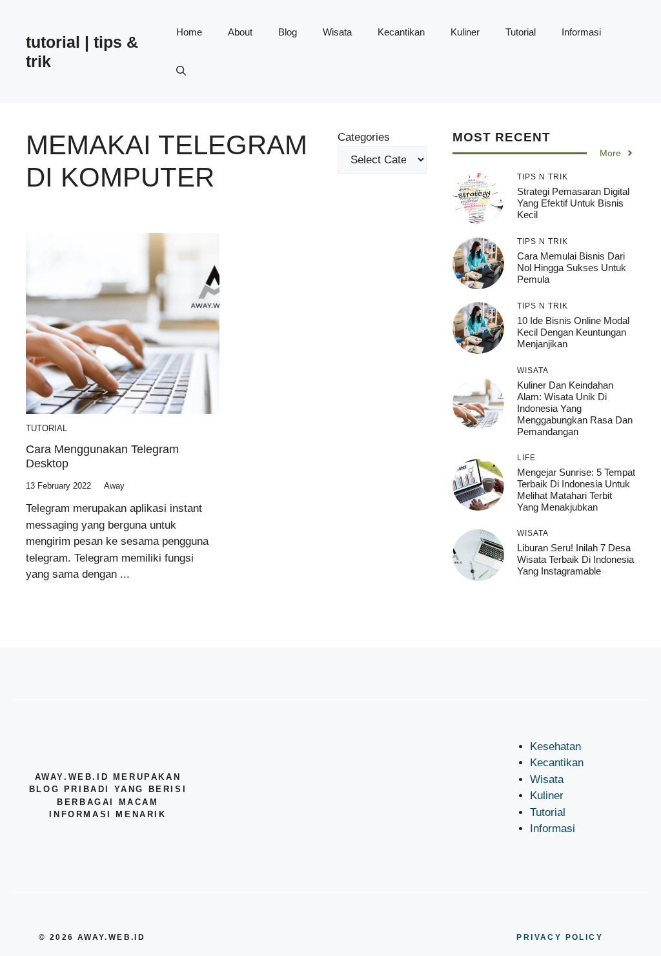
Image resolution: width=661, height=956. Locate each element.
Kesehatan (555, 746)
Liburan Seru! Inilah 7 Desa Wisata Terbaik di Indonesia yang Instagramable (575, 559)
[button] (181, 71)
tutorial (46, 428)
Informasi (581, 31)
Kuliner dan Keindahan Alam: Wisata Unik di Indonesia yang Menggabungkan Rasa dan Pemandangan (575, 408)
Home (189, 31)
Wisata (337, 31)
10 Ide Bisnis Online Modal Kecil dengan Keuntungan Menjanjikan (573, 332)
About (240, 31)
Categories (364, 137)
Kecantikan (401, 31)
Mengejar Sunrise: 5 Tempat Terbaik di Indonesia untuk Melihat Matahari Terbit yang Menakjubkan (576, 490)
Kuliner (465, 31)
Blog (287, 31)
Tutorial (520, 31)
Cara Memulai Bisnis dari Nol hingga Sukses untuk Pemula (571, 267)
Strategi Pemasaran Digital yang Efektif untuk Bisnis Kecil (573, 203)
